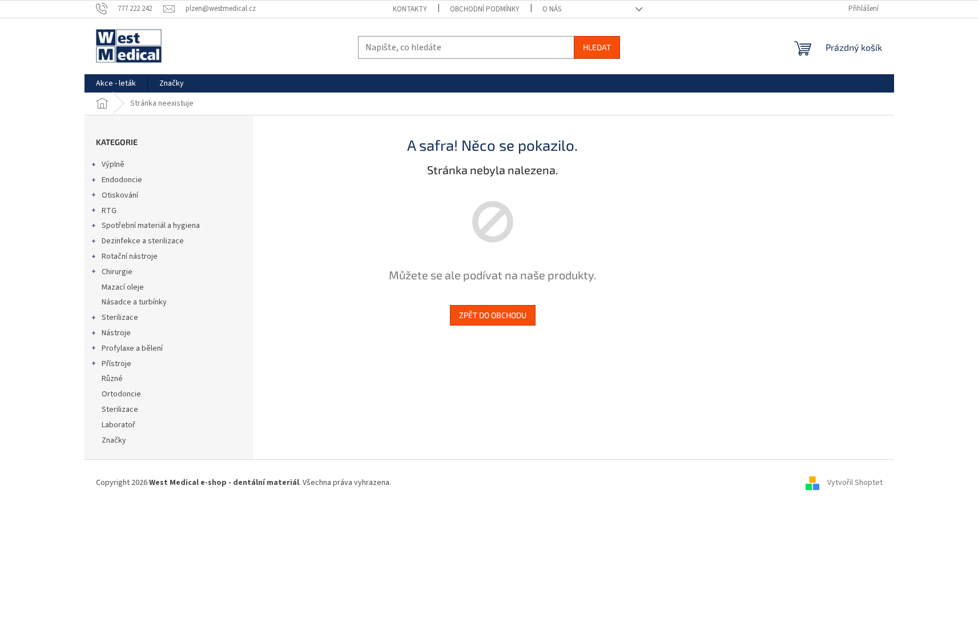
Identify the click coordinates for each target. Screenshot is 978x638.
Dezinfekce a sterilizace (143, 241)
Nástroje (116, 333)
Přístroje (116, 364)
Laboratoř (118, 425)
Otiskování (120, 195)
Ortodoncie (121, 394)
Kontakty (410, 9)
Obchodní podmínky (485, 9)
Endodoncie (122, 180)
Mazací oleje (123, 287)
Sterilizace (120, 317)
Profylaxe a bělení (132, 348)
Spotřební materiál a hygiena (151, 225)
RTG (109, 210)
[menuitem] (115, 83)
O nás (551, 9)
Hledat (597, 47)
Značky (114, 440)
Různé (112, 378)
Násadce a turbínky (134, 302)
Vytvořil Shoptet (855, 482)
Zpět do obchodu (492, 315)
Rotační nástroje (130, 256)
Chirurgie (117, 272)
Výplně (113, 164)
